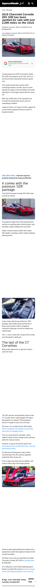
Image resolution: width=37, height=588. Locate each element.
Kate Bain (11, 35)
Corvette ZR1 (15, 582)
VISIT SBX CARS (8, 175)
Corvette (5, 582)
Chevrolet (9, 10)
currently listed (29, 560)
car (6, 335)
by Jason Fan (6, 29)
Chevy (23, 580)
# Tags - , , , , (14, 581)
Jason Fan (31, 580)
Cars (3, 10)
